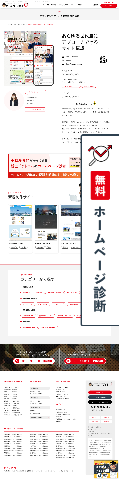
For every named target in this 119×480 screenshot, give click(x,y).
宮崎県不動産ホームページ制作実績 (65, 453)
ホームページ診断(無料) (100, 397)
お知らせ (94, 417)
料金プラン (81, 5)
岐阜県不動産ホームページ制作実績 (39, 439)
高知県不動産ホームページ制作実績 (65, 436)
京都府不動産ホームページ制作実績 (39, 443)
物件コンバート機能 (35, 391)
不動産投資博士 (20, 471)
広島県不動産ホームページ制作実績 (65, 439)
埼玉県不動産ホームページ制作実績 (13, 446)
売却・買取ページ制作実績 (10, 398)
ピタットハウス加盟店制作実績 (11, 410)
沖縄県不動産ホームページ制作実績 (65, 457)
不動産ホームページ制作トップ (11, 387)
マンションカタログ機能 (36, 393)
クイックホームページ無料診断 (100, 402)
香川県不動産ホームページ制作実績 (39, 455)
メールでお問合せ (110, 5)
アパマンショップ (58, 304)
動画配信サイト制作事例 (48, 327)
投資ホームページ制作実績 (10, 394)
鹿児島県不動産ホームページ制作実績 (65, 448)
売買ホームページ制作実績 (10, 389)
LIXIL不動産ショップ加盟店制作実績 (13, 415)
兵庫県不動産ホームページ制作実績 (39, 450)
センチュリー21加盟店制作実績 (12, 408)
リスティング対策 (60, 391)
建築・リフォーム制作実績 (10, 396)
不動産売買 (66, 96)
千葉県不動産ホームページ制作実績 (13, 453)
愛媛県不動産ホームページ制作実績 (65, 434)
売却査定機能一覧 (35, 407)
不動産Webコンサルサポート (63, 387)
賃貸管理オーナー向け (45, 316)
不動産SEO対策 (60, 389)
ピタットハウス (42, 304)
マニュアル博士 (47, 471)
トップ (42, 5)
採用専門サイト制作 (61, 396)
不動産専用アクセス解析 (62, 394)
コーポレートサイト (93, 429)
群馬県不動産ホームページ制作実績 (13, 441)
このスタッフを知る (35, 109)
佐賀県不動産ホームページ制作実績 (65, 446)
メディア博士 (37, 471)
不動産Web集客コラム (61, 412)
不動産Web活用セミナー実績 (63, 414)
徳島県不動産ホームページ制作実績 (39, 453)
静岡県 (75, 96)
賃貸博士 (29, 471)
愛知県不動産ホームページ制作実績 (39, 436)
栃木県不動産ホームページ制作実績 (13, 439)
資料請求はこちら (100, 392)
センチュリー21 (27, 304)
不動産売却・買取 (28, 316)
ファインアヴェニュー (71, 86)
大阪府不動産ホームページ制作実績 (39, 446)
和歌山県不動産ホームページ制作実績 (65, 455)
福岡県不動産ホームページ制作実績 (65, 441)
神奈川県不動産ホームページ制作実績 (13, 450)
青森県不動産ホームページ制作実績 (13, 436)
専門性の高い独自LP (35, 413)
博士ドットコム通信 (58, 471)
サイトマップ (59, 421)
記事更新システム (34, 410)
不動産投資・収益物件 (54, 292)
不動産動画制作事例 (29, 327)
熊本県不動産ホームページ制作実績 (65, 450)
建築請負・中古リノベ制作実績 (11, 403)
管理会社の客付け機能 (36, 417)
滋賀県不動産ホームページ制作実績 (39, 441)
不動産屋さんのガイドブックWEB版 (65, 419)
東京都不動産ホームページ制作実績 (13, 448)
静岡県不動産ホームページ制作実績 (39, 434)
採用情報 (106, 421)
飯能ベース (68, 471)
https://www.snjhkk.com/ (74, 64)
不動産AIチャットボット (36, 403)
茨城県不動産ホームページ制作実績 (13, 443)
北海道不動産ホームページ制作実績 (13, 434)
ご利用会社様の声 (63, 5)
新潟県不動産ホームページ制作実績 (13, 455)
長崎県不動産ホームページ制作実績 (65, 443)
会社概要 (106, 417)
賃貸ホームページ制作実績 (10, 391)
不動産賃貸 (39, 292)
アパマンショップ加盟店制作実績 (12, 412)
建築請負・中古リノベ (64, 316)
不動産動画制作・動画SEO (62, 398)
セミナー (88, 5)
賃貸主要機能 (34, 398)
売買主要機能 (34, 388)
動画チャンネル (89, 86)
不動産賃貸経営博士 (9, 471)
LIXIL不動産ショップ (76, 304)
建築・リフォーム (72, 292)
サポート (73, 5)
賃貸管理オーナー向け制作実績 (11, 401)
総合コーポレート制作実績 (10, 405)
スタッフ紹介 (94, 421)
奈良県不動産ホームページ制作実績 (39, 448)
